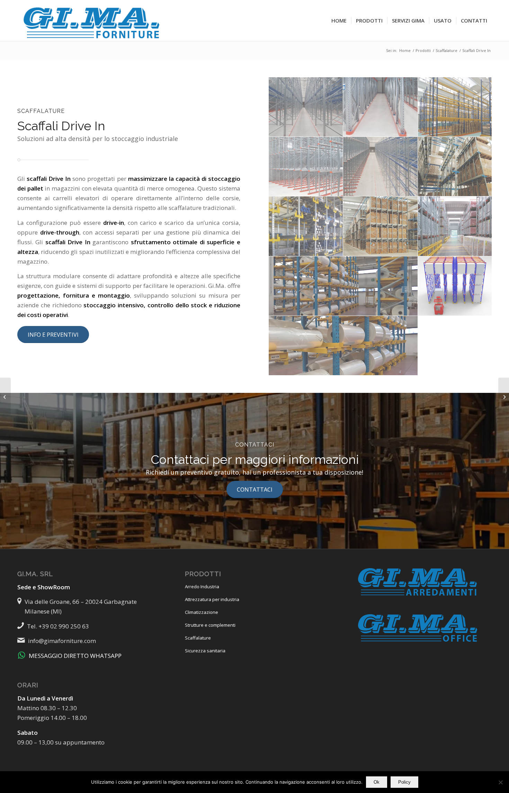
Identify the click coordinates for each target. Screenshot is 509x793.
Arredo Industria (202, 586)
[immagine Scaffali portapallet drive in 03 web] (455, 107)
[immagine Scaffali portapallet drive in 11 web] (343, 346)
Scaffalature (198, 638)
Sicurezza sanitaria (205, 650)
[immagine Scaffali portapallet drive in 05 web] (380, 166)
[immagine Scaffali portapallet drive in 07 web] (306, 226)
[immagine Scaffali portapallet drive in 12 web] (455, 286)
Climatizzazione (201, 612)
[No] (500, 782)
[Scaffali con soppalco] (5, 397)
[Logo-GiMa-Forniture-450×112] (92, 20)
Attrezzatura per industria (212, 599)
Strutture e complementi (210, 625)
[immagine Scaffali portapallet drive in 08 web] (380, 226)
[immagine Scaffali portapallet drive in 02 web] (380, 107)
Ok (376, 782)
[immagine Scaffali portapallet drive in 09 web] (455, 226)
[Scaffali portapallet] (503, 397)
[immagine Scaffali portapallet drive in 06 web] (455, 166)
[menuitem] (339, 20)
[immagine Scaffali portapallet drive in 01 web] (306, 107)
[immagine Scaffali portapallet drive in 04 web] (306, 166)
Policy (404, 782)
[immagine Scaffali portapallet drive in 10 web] (343, 286)
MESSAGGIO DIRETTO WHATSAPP (75, 656)
